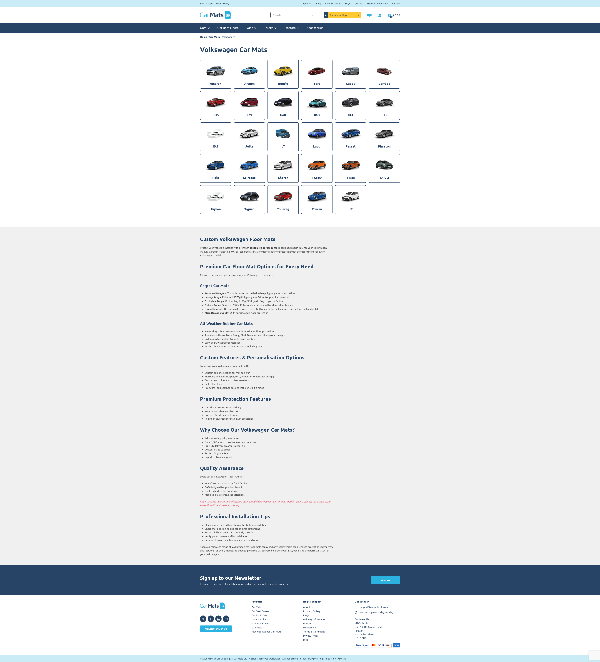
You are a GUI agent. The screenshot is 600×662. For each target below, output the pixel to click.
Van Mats (257, 627)
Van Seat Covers (261, 623)
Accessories (315, 28)
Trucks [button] (268, 28)
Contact (359, 3)
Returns (396, 3)
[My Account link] (379, 15)
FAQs (347, 3)
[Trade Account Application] (369, 15)
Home (203, 36)
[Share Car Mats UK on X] (203, 618)
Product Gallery (332, 3)
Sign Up (385, 580)
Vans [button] (249, 28)
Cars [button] (203, 28)
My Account (309, 627)
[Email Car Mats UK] (226, 618)
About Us (307, 3)
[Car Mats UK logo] (222, 606)
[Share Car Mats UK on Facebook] (211, 618)
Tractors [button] (290, 28)
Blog (318, 3)
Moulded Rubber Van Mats (266, 631)
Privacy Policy (310, 635)
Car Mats (214, 36)
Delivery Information (377, 3)
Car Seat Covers (260, 611)
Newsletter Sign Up (216, 628)
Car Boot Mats (259, 615)
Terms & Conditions (314, 631)
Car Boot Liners (228, 28)
